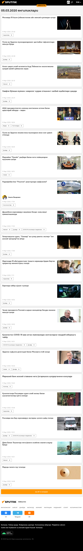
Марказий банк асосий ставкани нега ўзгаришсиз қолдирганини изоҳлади (37, 376)
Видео (5, 126)
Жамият (5, 84)
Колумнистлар (7, 205)
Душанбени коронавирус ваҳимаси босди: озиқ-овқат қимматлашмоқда (24, 213)
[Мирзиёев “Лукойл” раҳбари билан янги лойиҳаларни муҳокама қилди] (69, 162)
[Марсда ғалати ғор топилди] (69, 472)
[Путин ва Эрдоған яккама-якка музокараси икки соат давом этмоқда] (69, 138)
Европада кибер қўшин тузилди (15, 286)
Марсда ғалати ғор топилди (13, 467)
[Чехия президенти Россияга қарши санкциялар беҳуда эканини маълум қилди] (69, 315)
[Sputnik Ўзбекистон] (10, 4)
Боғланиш (4, 525)
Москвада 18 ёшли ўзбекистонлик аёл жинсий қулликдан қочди (28, 17)
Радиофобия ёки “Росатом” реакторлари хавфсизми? (24, 182)
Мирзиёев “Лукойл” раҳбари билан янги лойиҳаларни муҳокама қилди (24, 158)
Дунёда (5, 59)
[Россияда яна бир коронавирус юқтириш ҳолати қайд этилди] (69, 423)
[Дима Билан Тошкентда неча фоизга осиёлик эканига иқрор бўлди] (69, 448)
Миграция (48, 507)
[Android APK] (7, 533)
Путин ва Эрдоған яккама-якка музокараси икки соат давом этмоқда (27, 134)
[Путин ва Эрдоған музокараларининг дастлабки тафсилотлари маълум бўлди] (69, 47)
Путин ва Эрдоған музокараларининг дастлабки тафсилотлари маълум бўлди (28, 43)
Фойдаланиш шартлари (26, 525)
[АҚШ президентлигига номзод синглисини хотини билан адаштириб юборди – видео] (69, 113)
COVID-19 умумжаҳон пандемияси (32, 229)
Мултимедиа (15, 126)
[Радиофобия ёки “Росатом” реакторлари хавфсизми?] (69, 187)
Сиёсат (5, 175)
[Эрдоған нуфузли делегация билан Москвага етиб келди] (69, 357)
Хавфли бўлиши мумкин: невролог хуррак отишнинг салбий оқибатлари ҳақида (39, 91)
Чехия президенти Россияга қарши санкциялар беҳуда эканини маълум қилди (28, 311)
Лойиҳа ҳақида (13, 525)
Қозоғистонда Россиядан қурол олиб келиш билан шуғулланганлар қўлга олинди (23, 394)
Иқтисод (5, 386)
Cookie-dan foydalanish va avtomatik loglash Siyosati (18, 528)
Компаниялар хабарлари (43, 525)
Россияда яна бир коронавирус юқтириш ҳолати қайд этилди (27, 418)
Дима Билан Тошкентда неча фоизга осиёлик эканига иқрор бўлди (27, 443)
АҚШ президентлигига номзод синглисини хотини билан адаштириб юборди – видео (26, 109)
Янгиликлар (5, 507)
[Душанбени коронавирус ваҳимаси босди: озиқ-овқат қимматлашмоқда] (69, 217)
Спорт (65, 507)
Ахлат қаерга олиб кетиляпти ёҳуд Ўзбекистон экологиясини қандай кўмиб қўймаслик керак (27, 67)
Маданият (57, 507)
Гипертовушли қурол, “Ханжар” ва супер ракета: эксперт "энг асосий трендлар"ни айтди (28, 237)
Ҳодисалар (6, 35)
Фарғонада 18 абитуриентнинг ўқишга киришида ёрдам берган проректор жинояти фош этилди (28, 262)
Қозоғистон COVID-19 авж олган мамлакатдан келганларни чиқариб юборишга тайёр (39, 336)
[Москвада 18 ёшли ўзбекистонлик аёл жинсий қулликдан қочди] (69, 23)
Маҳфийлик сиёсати (58, 525)
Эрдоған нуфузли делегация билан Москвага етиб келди (26, 352)
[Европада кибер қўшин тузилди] (69, 291)
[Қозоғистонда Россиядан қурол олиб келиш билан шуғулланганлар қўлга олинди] (69, 399)
